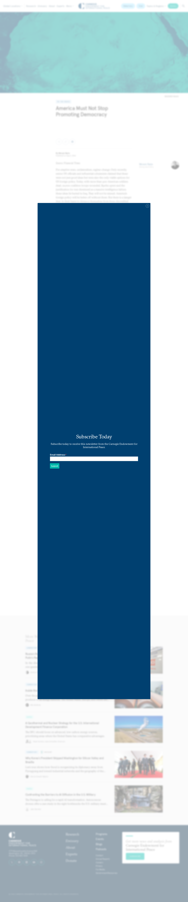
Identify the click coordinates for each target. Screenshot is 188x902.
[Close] (147, 206)
